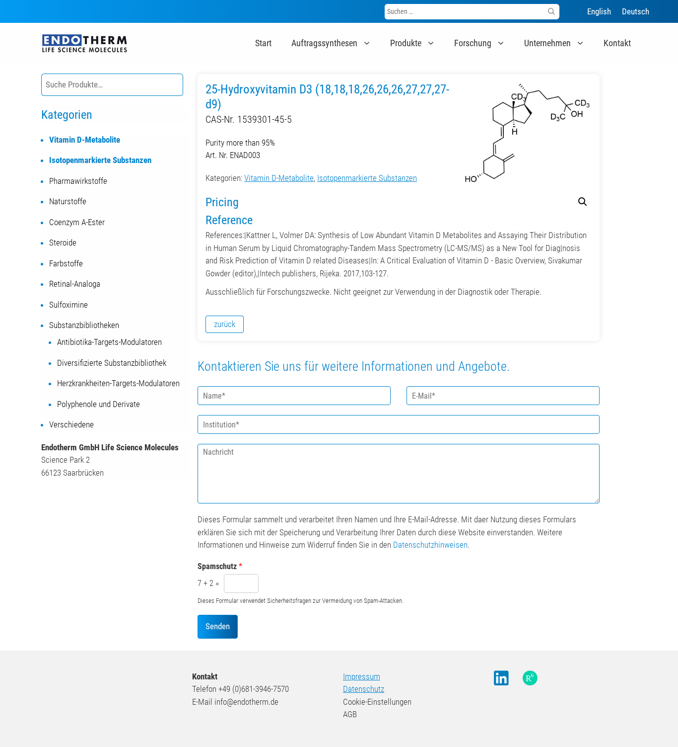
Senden (217, 626)
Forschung (472, 43)
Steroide (62, 243)
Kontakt (617, 43)
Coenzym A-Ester (77, 222)
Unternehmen (547, 43)
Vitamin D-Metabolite (279, 178)
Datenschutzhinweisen (430, 545)
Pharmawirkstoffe (78, 181)
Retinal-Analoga (74, 284)
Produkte (405, 43)
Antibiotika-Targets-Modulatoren (109, 342)
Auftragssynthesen (324, 43)
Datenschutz (363, 689)
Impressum (361, 676)
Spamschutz (220, 566)
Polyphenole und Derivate (98, 404)
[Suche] (173, 85)
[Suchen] (551, 11)
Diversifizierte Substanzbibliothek (111, 363)
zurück (224, 324)
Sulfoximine (68, 305)
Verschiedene (71, 424)
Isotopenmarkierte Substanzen (367, 178)
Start (263, 43)
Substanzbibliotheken (84, 325)
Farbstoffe (66, 263)
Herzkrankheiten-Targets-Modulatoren (118, 383)
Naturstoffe (67, 201)
